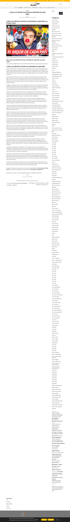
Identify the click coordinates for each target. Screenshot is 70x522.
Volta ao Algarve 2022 (56, 361)
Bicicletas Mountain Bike (57, 46)
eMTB (53, 126)
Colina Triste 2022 (55, 95)
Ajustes (57, 519)
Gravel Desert (55, 164)
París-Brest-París (55, 219)
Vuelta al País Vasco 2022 (57, 404)
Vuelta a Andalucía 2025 (57, 385)
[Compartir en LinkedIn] (31, 177)
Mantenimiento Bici (56, 191)
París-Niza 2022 (55, 223)
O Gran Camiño (55, 208)
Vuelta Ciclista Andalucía (57, 406)
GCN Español (56, 437)
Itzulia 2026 (54, 175)
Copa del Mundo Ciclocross (57, 101)
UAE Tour (54, 335)
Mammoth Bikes (55, 457)
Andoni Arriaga (55, 413)
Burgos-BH (53, 422)
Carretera (20, 7)
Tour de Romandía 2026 (57, 312)
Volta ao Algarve (55, 359)
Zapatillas (54, 408)
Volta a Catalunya (55, 352)
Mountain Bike (35, 7)
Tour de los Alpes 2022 (56, 298)
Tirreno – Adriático (56, 258)
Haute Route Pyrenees (56, 168)
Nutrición (54, 206)
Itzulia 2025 (54, 173)
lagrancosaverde (56, 454)
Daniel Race (55, 429)
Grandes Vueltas (27, 7)
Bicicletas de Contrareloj (57, 38)
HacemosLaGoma (58, 443)
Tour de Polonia (55, 304)
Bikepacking (54, 49)
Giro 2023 (54, 148)
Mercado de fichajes (56, 198)
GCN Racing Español (56, 439)
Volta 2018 (54, 344)
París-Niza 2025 (55, 227)
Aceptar (44, 519)
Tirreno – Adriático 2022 (57, 260)
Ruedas (53, 248)
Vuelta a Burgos (55, 393)
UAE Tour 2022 (55, 339)
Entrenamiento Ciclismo (57, 128)
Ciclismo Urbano (55, 78)
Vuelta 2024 (54, 381)
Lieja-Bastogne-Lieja (56, 183)
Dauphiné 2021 (55, 118)
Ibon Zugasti (55, 446)
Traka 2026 (54, 331)
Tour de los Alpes (55, 296)
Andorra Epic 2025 (55, 25)
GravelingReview (57, 441)
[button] (56, 1)
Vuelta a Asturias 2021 (56, 389)
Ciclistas (53, 80)
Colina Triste (54, 91)
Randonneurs (55, 239)
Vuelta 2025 (54, 383)
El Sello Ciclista (45, 63)
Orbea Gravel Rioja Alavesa (57, 214)
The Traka (54, 256)
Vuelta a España (55, 399)
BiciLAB (54, 421)
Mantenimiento (55, 189)
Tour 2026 (54, 283)
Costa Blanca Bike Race (56, 107)
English (52, 0)
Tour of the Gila (55, 323)
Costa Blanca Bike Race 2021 (57, 108)
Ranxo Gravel (54, 241)
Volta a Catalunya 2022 (56, 354)
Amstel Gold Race (55, 22)
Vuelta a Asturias (55, 387)
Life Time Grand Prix (56, 185)
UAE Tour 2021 (55, 337)
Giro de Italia (54, 156)
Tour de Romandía (56, 308)
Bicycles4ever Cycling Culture (37, 169)
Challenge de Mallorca (56, 72)
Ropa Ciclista (54, 246)
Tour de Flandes (55, 289)
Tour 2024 (54, 279)
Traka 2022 (54, 329)
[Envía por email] (27, 177)
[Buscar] (6, 4)
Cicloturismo (54, 83)
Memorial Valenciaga (56, 196)
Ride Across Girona (56, 244)
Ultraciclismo (54, 342)
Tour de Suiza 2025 (56, 318)
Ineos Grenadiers (55, 447)
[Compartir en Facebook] (23, 177)
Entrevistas (54, 133)
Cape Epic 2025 (55, 64)
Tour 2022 (54, 275)
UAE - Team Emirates (56, 482)
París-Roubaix (55, 231)
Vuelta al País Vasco (56, 402)
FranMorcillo (61, 435)
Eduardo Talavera (57, 430)
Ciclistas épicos (55, 425)
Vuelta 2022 (54, 377)
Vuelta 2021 (54, 376)
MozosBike (54, 466)
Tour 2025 (54, 281)
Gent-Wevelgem (55, 141)
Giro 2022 (54, 146)
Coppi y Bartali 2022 (56, 105)
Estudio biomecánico (56, 135)
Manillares (54, 187)
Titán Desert (54, 264)
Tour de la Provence (56, 292)
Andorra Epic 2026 (55, 27)
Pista (45, 7)
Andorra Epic (54, 23)
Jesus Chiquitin (54, 452)
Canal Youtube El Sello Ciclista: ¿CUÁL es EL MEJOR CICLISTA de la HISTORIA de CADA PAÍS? (28, 57)
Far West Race (55, 137)
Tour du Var (54, 319)
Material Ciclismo (50, 7)
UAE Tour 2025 (55, 341)
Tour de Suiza (55, 314)
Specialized (54, 475)
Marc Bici (54, 459)
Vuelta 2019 (54, 372)
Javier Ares (55, 451)
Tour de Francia (55, 291)
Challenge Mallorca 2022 (57, 74)
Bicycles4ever (33, 17)
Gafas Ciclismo (55, 139)
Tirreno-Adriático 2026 (56, 262)
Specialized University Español (57, 478)
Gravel (40, 7)
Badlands (54, 29)
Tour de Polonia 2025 (56, 306)
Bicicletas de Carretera (56, 33)
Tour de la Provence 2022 (57, 294)
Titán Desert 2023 (55, 268)
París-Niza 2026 (55, 229)
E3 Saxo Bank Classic (56, 122)
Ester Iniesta (55, 435)
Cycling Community (55, 427)
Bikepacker (60, 421)
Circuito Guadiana (55, 85)
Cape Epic (54, 58)
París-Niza (54, 221)
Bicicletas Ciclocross (56, 31)
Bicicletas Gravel (55, 44)
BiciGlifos (55, 419)
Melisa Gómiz (55, 462)
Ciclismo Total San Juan (56, 424)
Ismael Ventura (55, 448)
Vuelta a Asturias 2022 (56, 391)
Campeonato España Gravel (57, 57)
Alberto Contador (54, 411)
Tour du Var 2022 (55, 321)
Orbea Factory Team (55, 467)
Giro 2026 (54, 154)
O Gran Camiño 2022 (56, 210)
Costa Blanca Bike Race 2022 (57, 110)
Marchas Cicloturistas (56, 193)
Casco (53, 70)
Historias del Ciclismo (56, 169)
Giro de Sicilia (54, 158)
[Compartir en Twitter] (25, 177)
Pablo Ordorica (56, 470)
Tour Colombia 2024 (56, 287)
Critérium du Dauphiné (56, 112)
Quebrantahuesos (55, 237)
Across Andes (54, 20)
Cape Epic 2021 (55, 60)
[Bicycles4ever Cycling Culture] (35, 4)
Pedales (53, 233)
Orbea (59, 466)
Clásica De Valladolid (56, 87)
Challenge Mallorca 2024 (57, 76)
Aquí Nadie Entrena (56, 416)
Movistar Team (57, 464)
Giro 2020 (54, 143)
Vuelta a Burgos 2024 (56, 395)
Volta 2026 (54, 350)
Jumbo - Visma (60, 452)
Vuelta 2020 (54, 374)
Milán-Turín (54, 202)
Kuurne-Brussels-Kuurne (57, 177)
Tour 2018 (54, 269)
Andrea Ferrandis (57, 415)
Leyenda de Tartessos (56, 181)
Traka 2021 (54, 327)
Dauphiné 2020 (55, 116)
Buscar (53, 10)
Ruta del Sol (54, 250)
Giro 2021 (54, 144)
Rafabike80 (60, 471)
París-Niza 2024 (55, 225)
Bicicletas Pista (55, 47)
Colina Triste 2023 (55, 97)
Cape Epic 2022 (55, 62)
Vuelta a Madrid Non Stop (57, 401)
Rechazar (50, 519)
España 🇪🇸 (48, 0)
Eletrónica (54, 124)
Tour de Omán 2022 (56, 302)
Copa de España (55, 99)
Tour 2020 (54, 271)
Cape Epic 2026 (55, 66)
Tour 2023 (54, 277)
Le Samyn (54, 179)
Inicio (16, 7)
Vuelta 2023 (54, 379)
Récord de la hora (55, 243)
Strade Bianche (55, 254)
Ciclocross (54, 82)
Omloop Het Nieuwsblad (57, 212)
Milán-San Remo (55, 200)
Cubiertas (54, 114)
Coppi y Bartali (55, 103)
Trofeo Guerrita (55, 333)
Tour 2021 (54, 273)
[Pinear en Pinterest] (29, 177)
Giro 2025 (54, 152)
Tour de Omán (55, 300)
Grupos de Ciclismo (56, 166)
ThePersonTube (56, 481)
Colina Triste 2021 (55, 93)
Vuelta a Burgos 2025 (56, 397)
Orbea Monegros (55, 216)
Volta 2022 (54, 346)
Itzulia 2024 (54, 171)
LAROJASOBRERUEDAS (57, 456)
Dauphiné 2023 (55, 120)
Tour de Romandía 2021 (57, 310)
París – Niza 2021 (55, 218)
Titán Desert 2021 (55, 266)
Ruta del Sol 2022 (55, 252)
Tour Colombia (55, 285)
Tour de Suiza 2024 (56, 316)
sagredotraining (57, 474)
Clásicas (53, 89)
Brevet (53, 51)
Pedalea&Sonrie (54, 471)
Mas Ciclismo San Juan (56, 460)
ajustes (36, 519)
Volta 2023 (54, 348)
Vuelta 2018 (54, 370)
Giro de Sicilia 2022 (56, 160)
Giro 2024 (54, 150)
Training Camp (55, 325)
